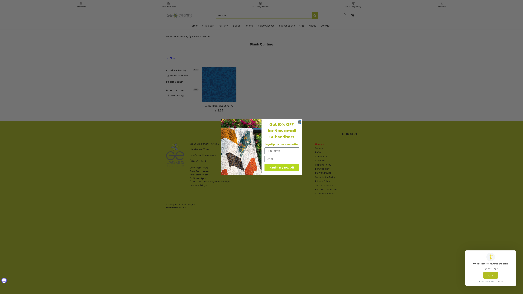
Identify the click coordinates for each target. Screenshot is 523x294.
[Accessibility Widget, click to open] (4, 280)
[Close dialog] (299, 122)
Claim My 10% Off (282, 167)
